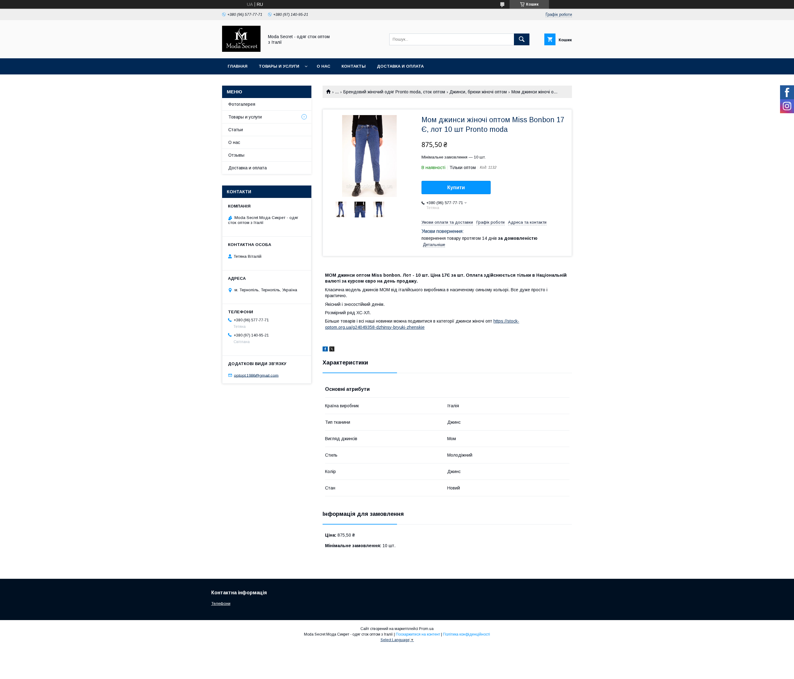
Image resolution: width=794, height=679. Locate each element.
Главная (238, 66)
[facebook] (325, 349)
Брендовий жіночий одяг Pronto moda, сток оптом (394, 91)
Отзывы (236, 155)
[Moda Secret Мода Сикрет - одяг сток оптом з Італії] (241, 50)
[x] (331, 349)
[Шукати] (521, 39)
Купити (456, 187)
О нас (323, 66)
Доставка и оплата (400, 66)
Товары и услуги (279, 66)
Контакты (353, 66)
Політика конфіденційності (466, 634)
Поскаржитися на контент (418, 634)
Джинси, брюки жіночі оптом (478, 91)
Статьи (235, 129)
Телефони (220, 603)
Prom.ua (426, 629)
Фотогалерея (241, 104)
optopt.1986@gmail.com (256, 375)
